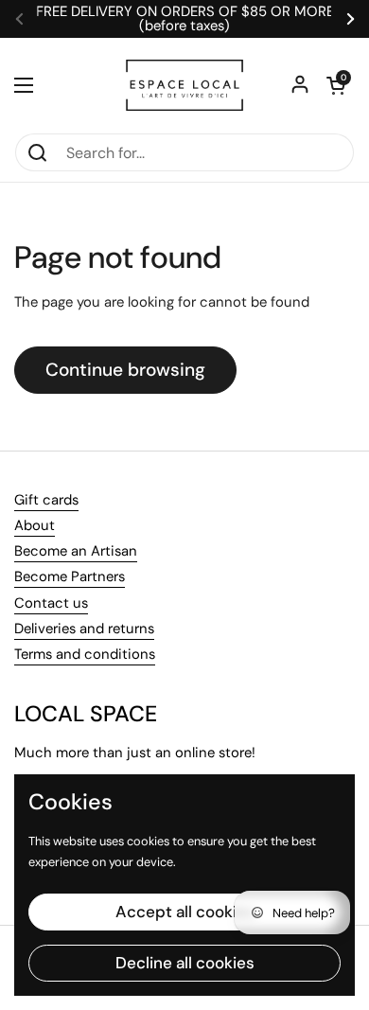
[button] (336, 85)
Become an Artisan (75, 550)
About (34, 525)
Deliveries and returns (84, 628)
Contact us (51, 603)
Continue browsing (125, 369)
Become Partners (69, 576)
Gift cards (46, 499)
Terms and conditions (84, 654)
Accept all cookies (185, 911)
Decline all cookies (185, 962)
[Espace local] (184, 85)
